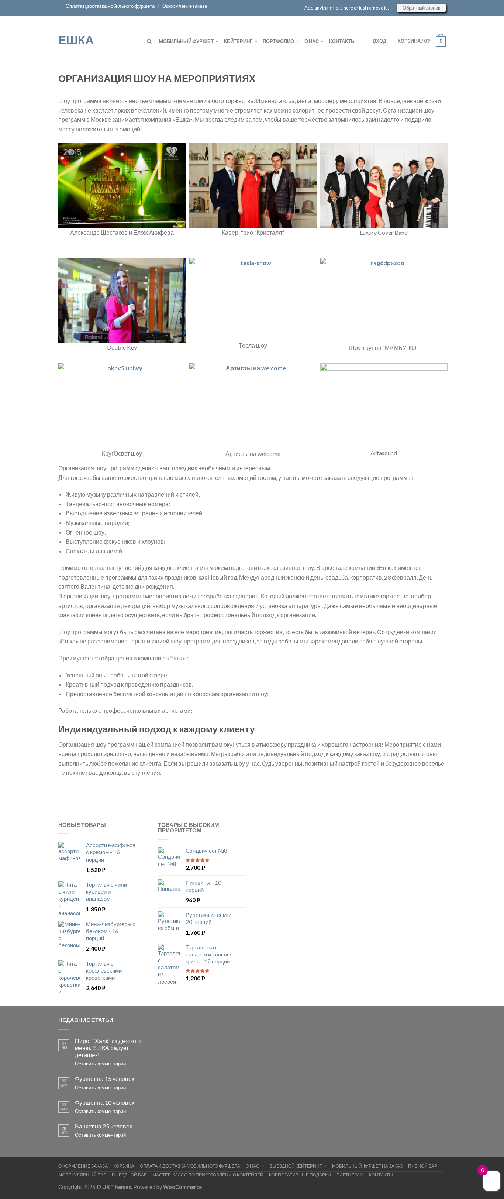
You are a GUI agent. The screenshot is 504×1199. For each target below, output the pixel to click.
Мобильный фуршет (186, 41)
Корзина (123, 1166)
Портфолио (278, 41)
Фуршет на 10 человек (104, 1102)
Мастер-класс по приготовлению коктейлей (207, 1174)
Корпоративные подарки (300, 1174)
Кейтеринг (238, 41)
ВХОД (379, 41)
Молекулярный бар (82, 1174)
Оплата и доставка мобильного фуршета (110, 6)
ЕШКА (76, 39)
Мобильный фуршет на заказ (367, 1166)
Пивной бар (422, 1166)
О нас (311, 41)
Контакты (342, 41)
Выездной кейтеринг (295, 1166)
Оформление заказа (184, 6)
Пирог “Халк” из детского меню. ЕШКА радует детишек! (108, 1047)
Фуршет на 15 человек (104, 1078)
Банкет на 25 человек (103, 1126)
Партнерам (349, 1174)
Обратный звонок (421, 8)
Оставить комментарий (100, 1063)
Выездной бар (129, 1174)
